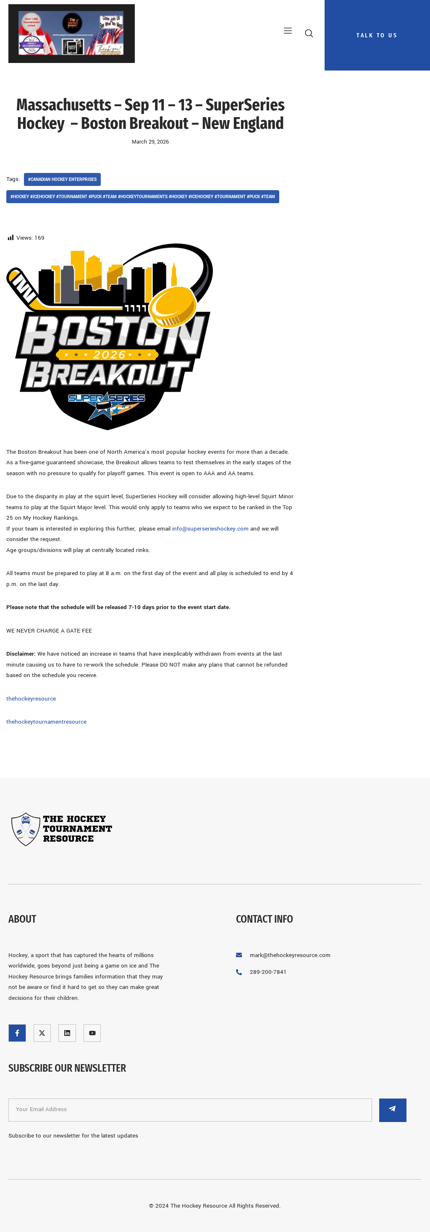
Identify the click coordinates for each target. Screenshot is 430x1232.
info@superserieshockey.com (210, 529)
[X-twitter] (42, 1033)
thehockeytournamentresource (46, 722)
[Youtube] (92, 1033)
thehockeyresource (31, 699)
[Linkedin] (67, 1033)
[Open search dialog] (310, 35)
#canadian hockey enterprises (62, 179)
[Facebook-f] (17, 1033)
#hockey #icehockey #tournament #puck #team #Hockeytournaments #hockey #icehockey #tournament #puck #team (142, 197)
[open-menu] (284, 31)
